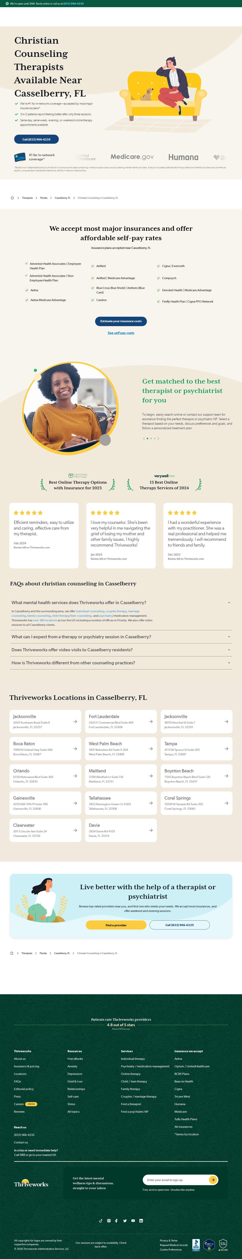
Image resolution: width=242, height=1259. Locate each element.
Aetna (178, 1059)
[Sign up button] (213, 1180)
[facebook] (117, 1220)
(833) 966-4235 (73, 3)
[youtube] (133, 1220)
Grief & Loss (75, 1081)
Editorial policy (24, 1089)
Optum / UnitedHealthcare (192, 1066)
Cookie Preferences (171, 1249)
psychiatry (105, 616)
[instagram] (109, 1220)
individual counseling (90, 611)
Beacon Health (184, 1081)
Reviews (19, 1111)
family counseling (38, 616)
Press (17, 1096)
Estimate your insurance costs (120, 321)
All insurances (183, 1127)
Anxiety (72, 1066)
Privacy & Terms (169, 1240)
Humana (180, 1104)
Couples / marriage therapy (139, 1096)
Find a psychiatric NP (134, 1111)
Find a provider (116, 925)
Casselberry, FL (62, 197)
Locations (20, 1074)
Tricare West (182, 1096)
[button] (144, 438)
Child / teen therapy (134, 1081)
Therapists (27, 197)
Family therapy (130, 1089)
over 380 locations (45, 620)
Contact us (21, 1142)
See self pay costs (121, 333)
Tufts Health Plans (186, 1119)
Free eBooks (75, 1059)
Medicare (181, 1111)
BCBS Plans (182, 1074)
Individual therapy (133, 1059)
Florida (43, 197)
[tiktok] (101, 1220)
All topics (73, 1111)
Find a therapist (131, 1104)
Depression (74, 1074)
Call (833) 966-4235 (36, 139)
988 (22, 1155)
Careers (19, 1104)
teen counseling (81, 616)
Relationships (76, 1089)
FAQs (17, 1081)
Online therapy (130, 1074)
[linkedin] (141, 1220)
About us (20, 1059)
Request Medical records (174, 1245)
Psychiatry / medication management (145, 1066)
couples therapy (116, 611)
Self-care (73, 1096)
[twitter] (125, 1220)
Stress (71, 1104)
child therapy (60, 616)
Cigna (178, 1089)
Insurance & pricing (26, 1066)
